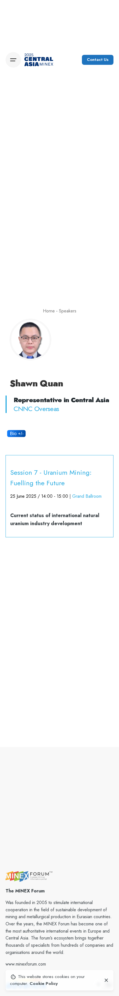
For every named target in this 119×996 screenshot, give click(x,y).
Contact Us (97, 60)
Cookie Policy (44, 983)
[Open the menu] (13, 60)
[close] (106, 980)
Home (49, 310)
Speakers (67, 310)
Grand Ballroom (87, 496)
